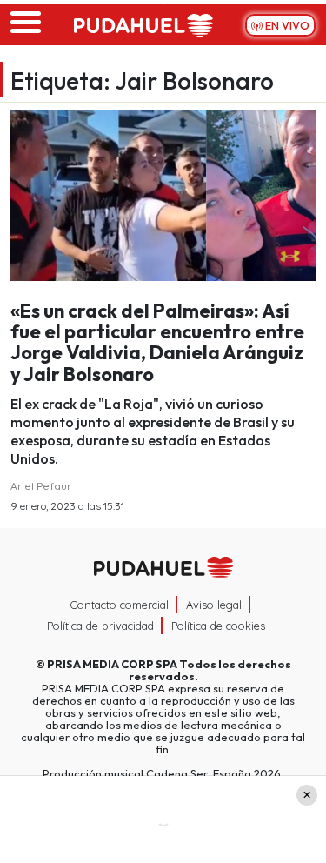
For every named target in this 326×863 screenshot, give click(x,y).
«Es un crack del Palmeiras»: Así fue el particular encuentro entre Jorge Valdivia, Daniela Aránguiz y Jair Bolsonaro (157, 342)
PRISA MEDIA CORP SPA (112, 664)
